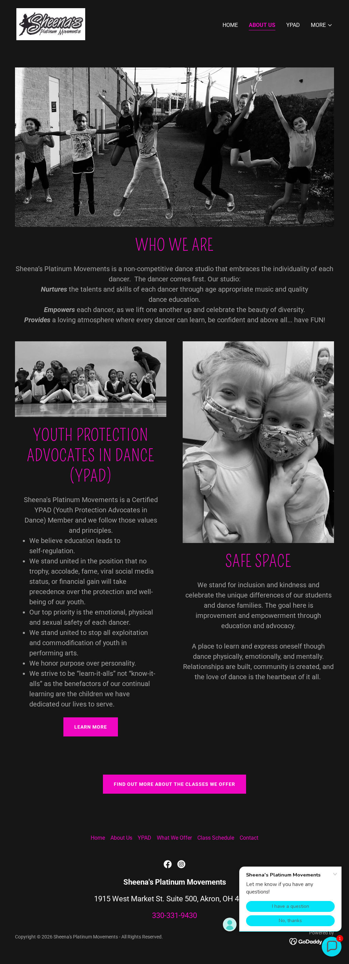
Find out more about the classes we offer (174, 784)
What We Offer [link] (174, 838)
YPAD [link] (293, 25)
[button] (322, 25)
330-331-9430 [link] (174, 915)
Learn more (90, 727)
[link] (50, 23)
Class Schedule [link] (215, 838)
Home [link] (230, 25)
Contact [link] (249, 838)
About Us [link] (262, 25)
